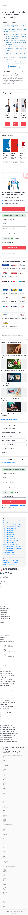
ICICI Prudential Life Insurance (10, 564)
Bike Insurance (3, 585)
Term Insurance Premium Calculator (11, 526)
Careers (2, 639)
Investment (2, 594)
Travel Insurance (4, 598)
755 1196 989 (6, 578)
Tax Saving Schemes (5, 600)
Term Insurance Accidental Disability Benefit (13, 548)
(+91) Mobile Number (13, 234)
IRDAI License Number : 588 (12, 751)
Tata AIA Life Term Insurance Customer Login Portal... (5, 154)
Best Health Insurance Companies (8, 690)
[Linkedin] (8, 573)
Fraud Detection (3, 610)
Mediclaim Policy (4, 692)
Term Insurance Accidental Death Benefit (12, 546)
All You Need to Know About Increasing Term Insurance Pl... (13, 414)
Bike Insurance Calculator (8, 440)
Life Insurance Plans (4, 716)
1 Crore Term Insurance (7, 116)
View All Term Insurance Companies (11, 332)
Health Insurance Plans (5, 688)
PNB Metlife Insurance (8, 562)
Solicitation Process (4, 635)
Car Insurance (3, 583)
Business (2, 596)
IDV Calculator (3, 677)
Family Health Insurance (5, 700)
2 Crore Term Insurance (15, 116)
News (4, 5)
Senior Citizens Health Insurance (7, 702)
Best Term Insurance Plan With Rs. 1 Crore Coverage (12, 399)
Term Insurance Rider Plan (9, 542)
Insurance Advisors (18, 3)
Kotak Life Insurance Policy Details (13, 154)
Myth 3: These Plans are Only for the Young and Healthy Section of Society (16, 48)
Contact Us (2, 625)
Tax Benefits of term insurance (10, 522)
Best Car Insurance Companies (7, 683)
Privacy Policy (3, 606)
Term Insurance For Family (9, 534)
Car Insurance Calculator (8, 436)
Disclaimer (2, 631)
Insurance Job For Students (6, 739)
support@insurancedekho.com (12, 576)
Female (12, 219)
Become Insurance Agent (8, 462)
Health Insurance (4, 588)
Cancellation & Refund (5, 616)
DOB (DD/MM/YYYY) (8, 229)
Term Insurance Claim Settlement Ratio (12, 524)
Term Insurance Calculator (9, 448)
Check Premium (7, 124)
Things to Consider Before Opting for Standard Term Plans (15, 26)
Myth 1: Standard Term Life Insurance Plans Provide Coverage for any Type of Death (16, 36)
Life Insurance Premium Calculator (8, 721)
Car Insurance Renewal (5, 671)
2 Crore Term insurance (8, 552)
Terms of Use (3, 614)
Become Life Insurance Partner (7, 731)
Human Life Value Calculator (9, 428)
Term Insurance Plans (16, 520)
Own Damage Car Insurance (6, 679)
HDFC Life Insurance (7, 560)
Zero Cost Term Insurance (9, 556)
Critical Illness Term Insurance (10, 544)
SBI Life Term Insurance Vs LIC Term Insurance (13, 370)
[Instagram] (6, 573)
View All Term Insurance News (9, 419)
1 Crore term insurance (8, 550)
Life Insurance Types (4, 708)
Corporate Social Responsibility (7, 641)
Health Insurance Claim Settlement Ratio (9, 694)
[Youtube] (3, 573)
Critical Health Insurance (5, 696)
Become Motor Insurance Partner (7, 727)
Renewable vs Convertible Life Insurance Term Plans (13, 356)
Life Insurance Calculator (8, 444)
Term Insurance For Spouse (9, 538)
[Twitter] (11, 573)
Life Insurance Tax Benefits (6, 719)
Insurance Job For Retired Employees (8, 741)
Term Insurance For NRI (8, 536)
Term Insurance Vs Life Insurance (7, 712)
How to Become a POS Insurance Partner (9, 733)
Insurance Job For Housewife (6, 737)
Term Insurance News (8, 530)
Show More (13, 66)
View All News (6, 170)
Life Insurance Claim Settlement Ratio (8, 710)
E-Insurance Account (5, 618)
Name (4, 223)
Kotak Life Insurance (18, 562)
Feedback (2, 627)
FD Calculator (5, 452)
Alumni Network (3, 637)
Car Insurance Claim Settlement (7, 681)
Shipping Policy (3, 612)
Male (5, 219)
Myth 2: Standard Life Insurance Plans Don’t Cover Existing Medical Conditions (16, 42)
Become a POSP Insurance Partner (7, 725)
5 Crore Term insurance (8, 554)
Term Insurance (6, 520)
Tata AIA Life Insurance (18, 560)
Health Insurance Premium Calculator (11, 432)
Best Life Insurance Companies (7, 714)
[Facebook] (1, 573)
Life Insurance (3, 590)
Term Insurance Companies (9, 528)
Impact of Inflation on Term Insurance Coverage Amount (11, 384)
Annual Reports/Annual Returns (7, 633)
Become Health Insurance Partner (7, 729)
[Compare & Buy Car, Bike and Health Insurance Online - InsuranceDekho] (9, 569)
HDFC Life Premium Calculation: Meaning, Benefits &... (22, 154)
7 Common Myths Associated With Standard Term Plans (15, 30)
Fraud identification (4, 629)
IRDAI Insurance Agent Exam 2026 (7, 735)
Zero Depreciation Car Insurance (7, 675)
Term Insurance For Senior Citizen (10, 540)
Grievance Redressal (4, 608)
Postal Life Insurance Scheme (6, 706)
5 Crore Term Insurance (23, 116)
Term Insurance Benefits (8, 532)
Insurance (6, 3)
